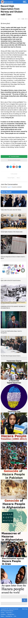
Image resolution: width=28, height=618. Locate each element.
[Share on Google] (13, 167)
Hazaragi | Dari (9, 616)
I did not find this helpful (14, 160)
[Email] (17, 167)
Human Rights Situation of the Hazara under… (12, 231)
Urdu (15, 616)
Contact (2, 612)
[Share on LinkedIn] (20, 167)
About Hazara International (7, 610)
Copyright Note (10, 614)
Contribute (3, 614)
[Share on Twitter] (10, 167)
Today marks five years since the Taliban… (11, 210)
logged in (9, 187)
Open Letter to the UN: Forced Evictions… (11, 280)
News (18, 177)
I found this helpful (14, 156)
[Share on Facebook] (7, 167)
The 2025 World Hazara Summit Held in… (11, 356)
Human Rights (11, 177)
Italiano (2, 616)
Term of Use (9, 612)
